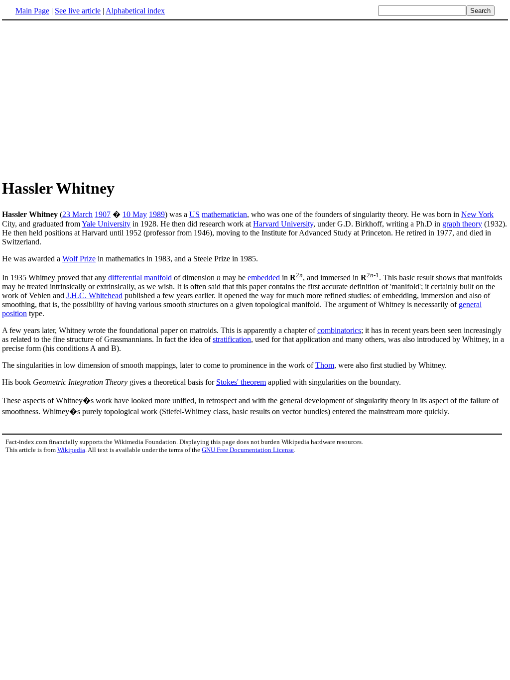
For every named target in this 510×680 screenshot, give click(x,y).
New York (477, 214)
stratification (232, 339)
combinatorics (339, 330)
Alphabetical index (135, 10)
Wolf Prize (79, 258)
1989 (157, 214)
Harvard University (283, 224)
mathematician (224, 214)
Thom (324, 365)
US (194, 214)
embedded (264, 277)
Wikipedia (71, 449)
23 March (77, 214)
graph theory (462, 224)
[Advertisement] (85, 99)
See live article (78, 10)
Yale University (106, 224)
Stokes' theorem (241, 382)
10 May (135, 214)
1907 (103, 214)
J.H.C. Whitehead (94, 295)
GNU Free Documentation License (248, 449)
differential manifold (140, 277)
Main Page (32, 10)
